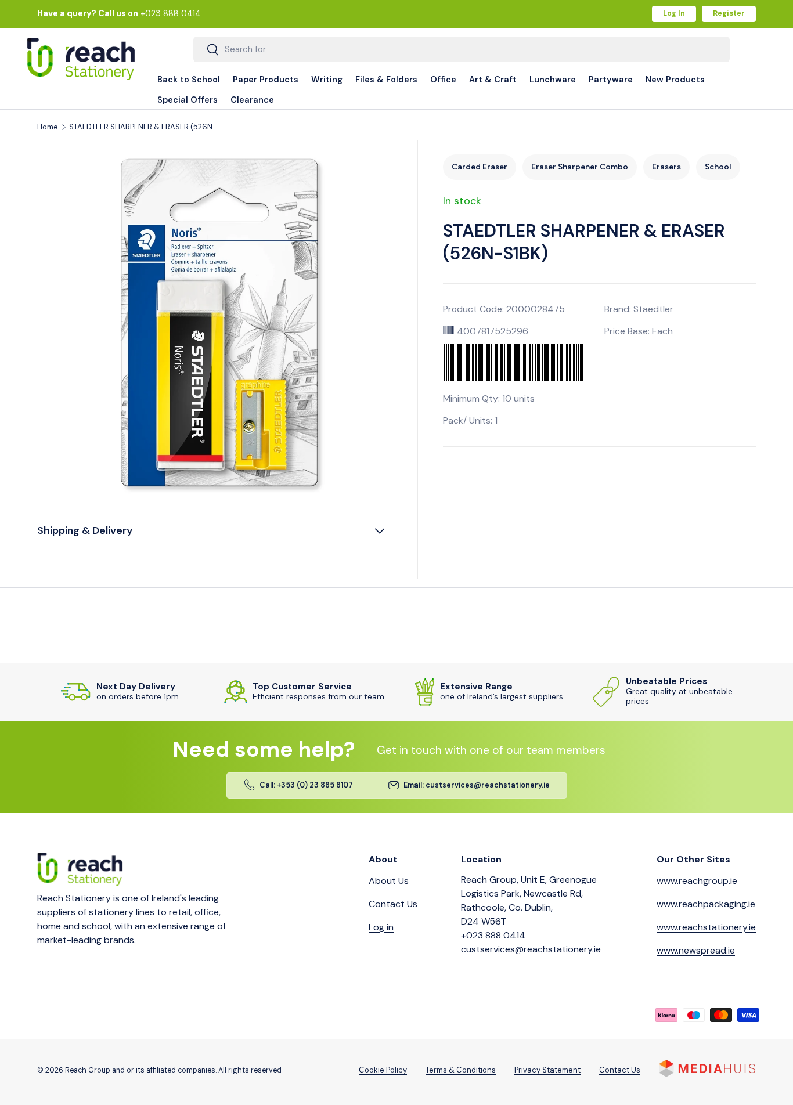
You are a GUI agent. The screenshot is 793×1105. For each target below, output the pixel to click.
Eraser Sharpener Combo (579, 167)
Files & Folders (386, 79)
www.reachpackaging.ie (706, 904)
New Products (675, 79)
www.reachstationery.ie (706, 927)
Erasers (666, 167)
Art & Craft (493, 79)
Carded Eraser (479, 167)
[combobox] (461, 49)
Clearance (252, 100)
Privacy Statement (547, 1069)
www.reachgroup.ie (697, 881)
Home (47, 127)
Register (729, 13)
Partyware (611, 79)
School (718, 167)
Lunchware (552, 79)
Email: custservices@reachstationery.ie (476, 785)
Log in (381, 927)
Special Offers (187, 100)
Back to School (188, 79)
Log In (674, 13)
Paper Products (265, 79)
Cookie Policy (383, 1069)
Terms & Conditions (461, 1069)
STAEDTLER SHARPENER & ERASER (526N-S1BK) (144, 127)
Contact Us (393, 904)
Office (443, 79)
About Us (389, 881)
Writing (327, 79)
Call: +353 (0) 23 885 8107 (306, 785)
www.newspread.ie (696, 950)
